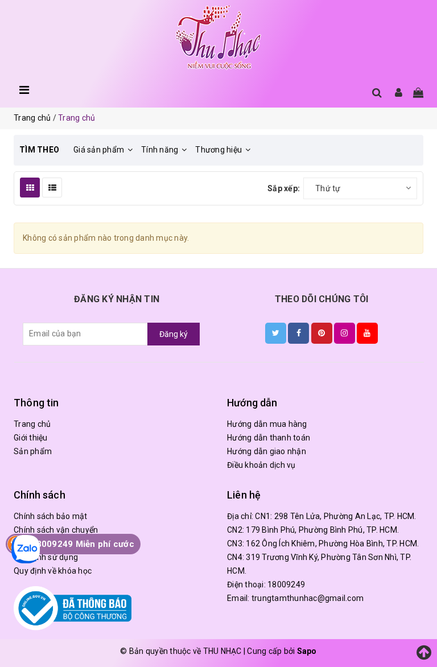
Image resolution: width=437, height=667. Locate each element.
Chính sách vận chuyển (56, 529)
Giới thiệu (31, 437)
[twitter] (275, 332)
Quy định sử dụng (46, 557)
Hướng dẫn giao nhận (266, 451)
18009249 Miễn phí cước (82, 544)
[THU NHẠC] (218, 38)
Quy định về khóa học (53, 570)
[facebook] (298, 332)
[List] (52, 187)
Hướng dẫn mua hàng (267, 424)
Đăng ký (173, 334)
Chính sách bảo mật (51, 516)
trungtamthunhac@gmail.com (308, 598)
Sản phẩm (33, 451)
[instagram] (344, 332)
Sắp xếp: (283, 188)
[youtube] (367, 332)
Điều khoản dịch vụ (261, 465)
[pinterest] (321, 332)
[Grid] (30, 187)
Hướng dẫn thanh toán (268, 437)
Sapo (307, 651)
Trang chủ (32, 424)
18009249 (286, 584)
